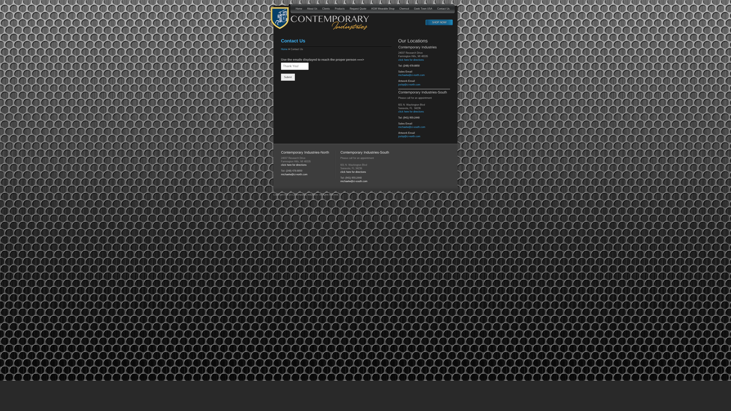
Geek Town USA (423, 8)
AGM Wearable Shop (382, 8)
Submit (288, 77)
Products (340, 8)
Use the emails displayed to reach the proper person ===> (322, 59)
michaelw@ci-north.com (411, 75)
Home (299, 8)
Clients (326, 8)
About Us (312, 8)
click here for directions (411, 59)
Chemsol (404, 8)
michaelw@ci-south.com (411, 127)
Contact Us (443, 8)
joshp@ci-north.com (409, 84)
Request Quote (358, 8)
